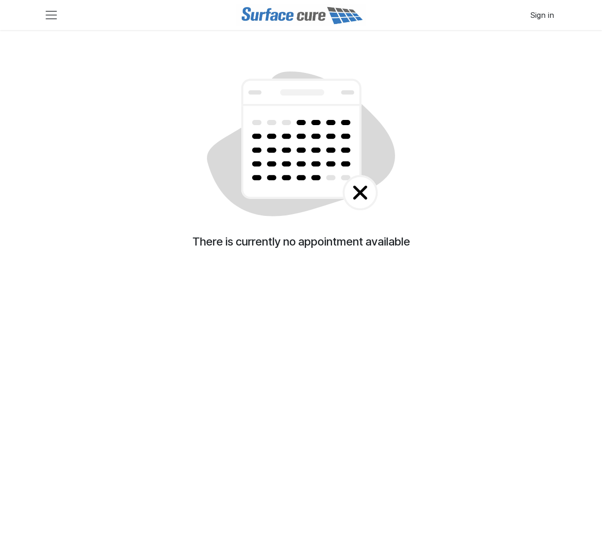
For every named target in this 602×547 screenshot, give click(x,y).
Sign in (542, 15)
